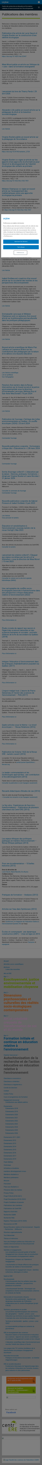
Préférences (20, 252)
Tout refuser (21, 247)
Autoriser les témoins (21, 241)
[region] (21, 236)
